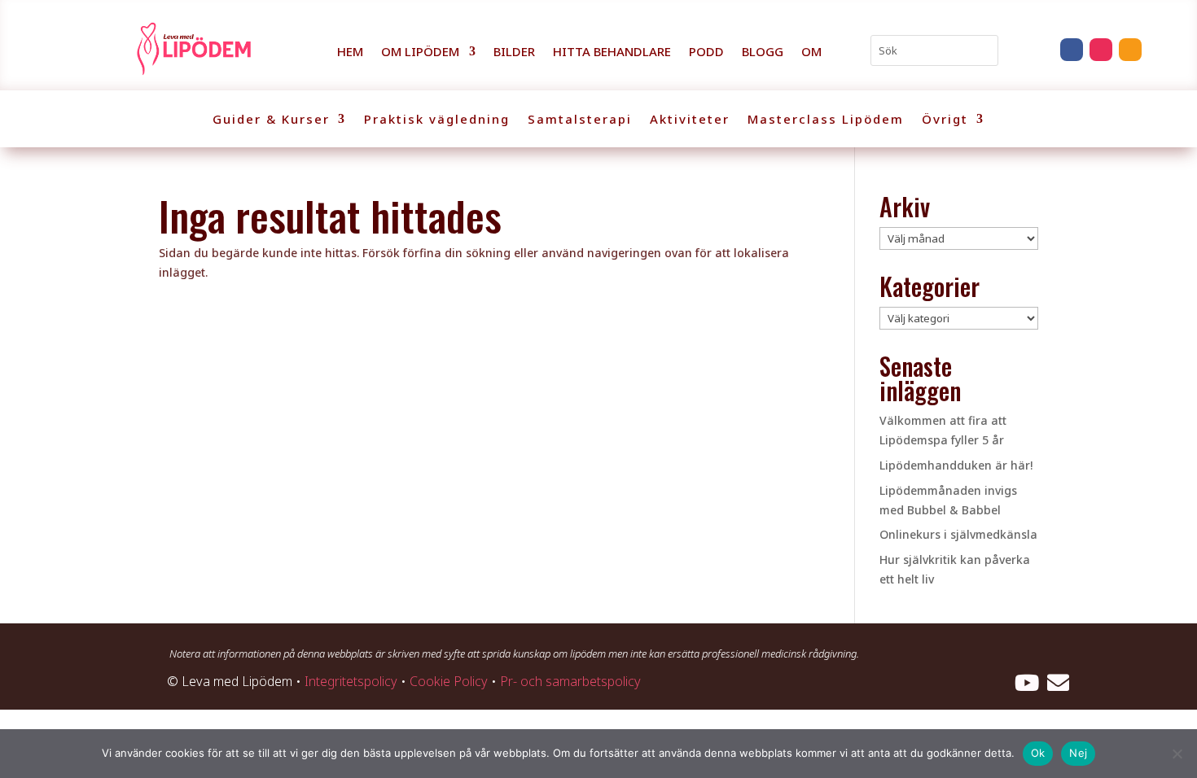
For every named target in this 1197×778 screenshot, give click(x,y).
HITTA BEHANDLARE (612, 52)
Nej (1078, 752)
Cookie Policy (449, 681)
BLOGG (762, 52)
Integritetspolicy (351, 681)
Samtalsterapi (580, 120)
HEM (350, 52)
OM (811, 52)
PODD (706, 52)
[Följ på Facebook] (1071, 49)
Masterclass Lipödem (826, 120)
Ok (1038, 752)
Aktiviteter (690, 120)
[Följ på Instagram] (1101, 49)
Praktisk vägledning (437, 120)
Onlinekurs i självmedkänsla (958, 534)
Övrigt (945, 120)
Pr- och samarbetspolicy (570, 681)
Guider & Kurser (271, 120)
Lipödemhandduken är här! (956, 465)
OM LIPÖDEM (420, 52)
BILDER (514, 52)
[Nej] (1176, 753)
